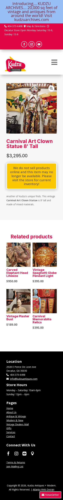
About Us (11, 412)
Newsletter (52, 495)
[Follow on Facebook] (24, 44)
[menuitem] (54, 62)
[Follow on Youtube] (39, 44)
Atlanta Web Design (43, 489)
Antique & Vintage (16, 416)
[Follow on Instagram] (32, 44)
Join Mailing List (14, 466)
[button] (51, 88)
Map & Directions (36, 26)
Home (9, 408)
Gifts (8, 428)
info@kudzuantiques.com (23, 378)
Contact (10, 436)
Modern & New (14, 420)
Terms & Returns (15, 462)
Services (10, 432)
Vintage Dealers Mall (17, 424)
